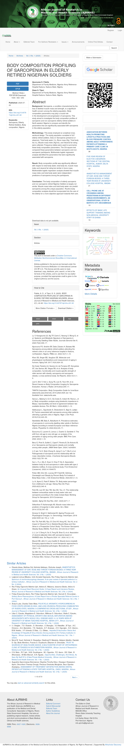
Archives (19, 55)
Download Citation (65, 308)
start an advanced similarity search (31, 683)
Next (74, 677)
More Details (91, 293)
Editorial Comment (53, 703)
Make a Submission (93, 57)
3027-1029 (21, 724)
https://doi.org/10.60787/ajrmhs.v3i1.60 (17, 113)
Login (120, 30)
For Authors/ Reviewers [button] (47, 42)
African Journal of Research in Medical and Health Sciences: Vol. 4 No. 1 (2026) (45, 609)
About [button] (16, 42)
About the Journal (53, 713)
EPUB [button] (18, 88)
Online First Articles (95, 42)
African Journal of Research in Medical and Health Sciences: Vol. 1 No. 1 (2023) (44, 658)
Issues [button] (64, 42)
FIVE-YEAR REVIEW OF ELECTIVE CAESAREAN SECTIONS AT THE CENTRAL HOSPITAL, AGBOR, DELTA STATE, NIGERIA (98, 161)
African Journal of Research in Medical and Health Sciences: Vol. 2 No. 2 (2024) (42, 591)
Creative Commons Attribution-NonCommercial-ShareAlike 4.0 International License (55, 258)
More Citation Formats (44, 308)
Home (8, 42)
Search (114, 48)
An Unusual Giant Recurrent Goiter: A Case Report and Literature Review (46, 589)
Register (111, 30)
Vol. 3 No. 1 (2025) (33, 55)
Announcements (78, 42)
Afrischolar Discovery (113, 744)
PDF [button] (17, 84)
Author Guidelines (53, 711)
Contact (109, 42)
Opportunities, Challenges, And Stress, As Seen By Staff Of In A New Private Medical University (44, 655)
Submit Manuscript (53, 706)
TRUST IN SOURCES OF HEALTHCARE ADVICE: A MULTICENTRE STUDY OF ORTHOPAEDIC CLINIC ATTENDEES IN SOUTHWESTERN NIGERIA (44, 645)
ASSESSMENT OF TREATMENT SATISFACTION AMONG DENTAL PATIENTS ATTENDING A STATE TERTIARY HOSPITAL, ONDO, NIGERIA (42, 668)
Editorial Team (29, 42)
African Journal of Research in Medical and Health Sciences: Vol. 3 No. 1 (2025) (45, 573)
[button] (39, 319)
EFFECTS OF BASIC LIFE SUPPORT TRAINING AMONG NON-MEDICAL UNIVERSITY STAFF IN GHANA (98, 214)
